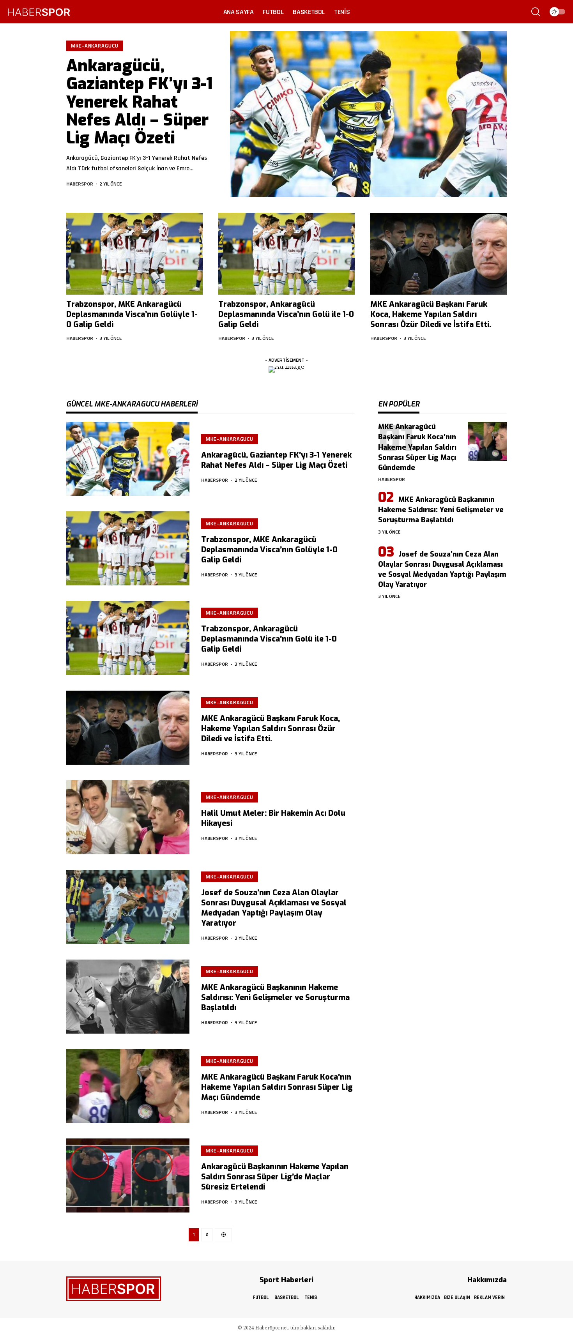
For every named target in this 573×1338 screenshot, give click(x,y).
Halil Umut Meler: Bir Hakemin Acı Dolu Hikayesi (273, 818)
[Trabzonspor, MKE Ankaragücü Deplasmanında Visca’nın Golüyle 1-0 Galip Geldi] (134, 254)
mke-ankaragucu (94, 45)
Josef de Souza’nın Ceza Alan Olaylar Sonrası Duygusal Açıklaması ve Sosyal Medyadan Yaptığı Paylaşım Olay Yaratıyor (274, 907)
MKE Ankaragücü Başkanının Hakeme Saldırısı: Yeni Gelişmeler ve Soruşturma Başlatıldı (275, 997)
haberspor (79, 183)
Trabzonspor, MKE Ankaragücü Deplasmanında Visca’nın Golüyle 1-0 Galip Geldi (132, 314)
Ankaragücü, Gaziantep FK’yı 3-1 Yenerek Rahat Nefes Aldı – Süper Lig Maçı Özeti (139, 102)
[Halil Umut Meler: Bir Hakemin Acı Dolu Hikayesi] (127, 817)
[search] (535, 11)
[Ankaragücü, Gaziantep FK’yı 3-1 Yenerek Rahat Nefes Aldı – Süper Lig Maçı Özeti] (368, 114)
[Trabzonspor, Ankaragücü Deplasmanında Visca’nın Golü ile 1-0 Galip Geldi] (286, 254)
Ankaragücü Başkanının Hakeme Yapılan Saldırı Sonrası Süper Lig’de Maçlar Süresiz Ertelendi (274, 1176)
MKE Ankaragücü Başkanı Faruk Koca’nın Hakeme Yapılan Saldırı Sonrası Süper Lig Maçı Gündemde (277, 1087)
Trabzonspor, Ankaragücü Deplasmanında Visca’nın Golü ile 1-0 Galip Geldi (286, 314)
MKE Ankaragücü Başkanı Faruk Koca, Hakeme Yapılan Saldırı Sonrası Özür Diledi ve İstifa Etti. (430, 314)
